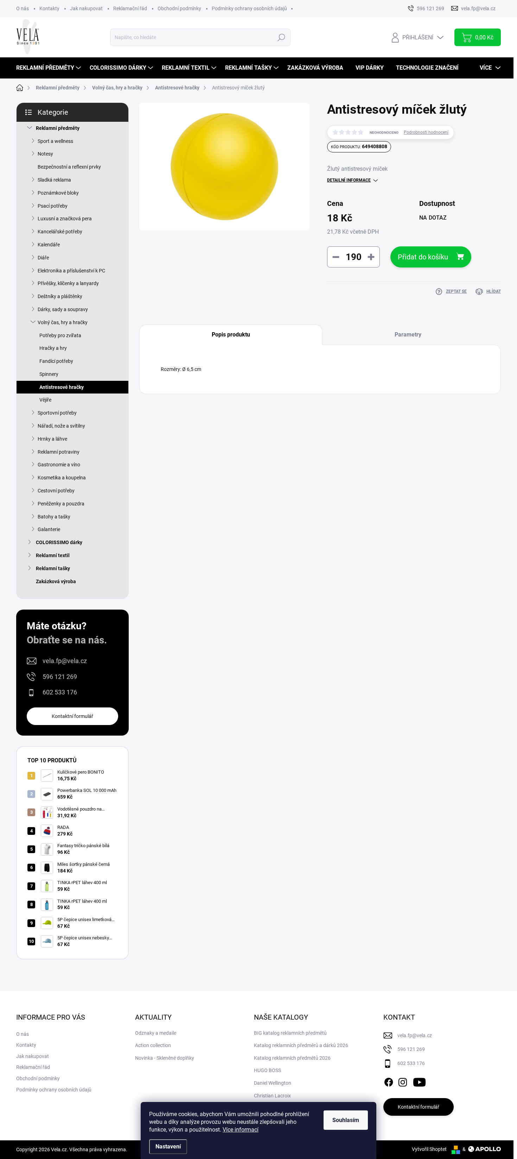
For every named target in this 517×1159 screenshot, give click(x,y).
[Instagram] (402, 1081)
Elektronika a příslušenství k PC (71, 270)
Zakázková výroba (56, 581)
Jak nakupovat (86, 8)
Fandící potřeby (56, 361)
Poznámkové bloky (58, 193)
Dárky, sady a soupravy (63, 309)
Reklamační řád (130, 8)
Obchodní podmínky (179, 8)
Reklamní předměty (57, 128)
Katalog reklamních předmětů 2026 (292, 1058)
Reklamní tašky (53, 568)
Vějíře (45, 400)
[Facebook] (388, 1081)
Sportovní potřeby (57, 413)
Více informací (240, 1129)
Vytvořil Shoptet (429, 1149)
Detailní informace (349, 180)
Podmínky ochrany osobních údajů (249, 8)
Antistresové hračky (61, 387)
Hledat (281, 37)
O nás (22, 8)
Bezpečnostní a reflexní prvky (69, 167)
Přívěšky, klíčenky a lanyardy (68, 283)
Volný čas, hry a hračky (63, 322)
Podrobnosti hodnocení (426, 132)
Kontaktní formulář (72, 716)
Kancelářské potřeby (60, 231)
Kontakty (49, 8)
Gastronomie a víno (59, 464)
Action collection (153, 1045)
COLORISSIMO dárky (59, 542)
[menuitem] (49, 67)
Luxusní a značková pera (65, 218)
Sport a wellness (55, 141)
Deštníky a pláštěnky (60, 296)
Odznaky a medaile (155, 1033)
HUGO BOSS (267, 1070)
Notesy (45, 154)
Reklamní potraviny (58, 452)
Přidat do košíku (423, 257)
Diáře (43, 257)
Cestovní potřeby (56, 490)
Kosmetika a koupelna (62, 477)
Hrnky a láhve (52, 439)
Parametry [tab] (408, 334)
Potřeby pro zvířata (60, 335)
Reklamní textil (53, 555)
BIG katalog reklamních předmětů (290, 1033)
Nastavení (168, 1146)
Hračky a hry (53, 348)
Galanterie (49, 529)
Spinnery (48, 374)
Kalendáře (49, 244)
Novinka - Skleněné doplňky (164, 1058)
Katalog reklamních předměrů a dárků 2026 (301, 1045)
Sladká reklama (54, 180)
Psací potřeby (53, 206)
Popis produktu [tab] (231, 334)
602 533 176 (60, 692)
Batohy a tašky (54, 516)
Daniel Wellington (272, 1083)
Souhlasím (345, 1120)
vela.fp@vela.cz (65, 660)
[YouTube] (419, 1081)
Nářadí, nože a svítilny (61, 426)
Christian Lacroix (272, 1095)
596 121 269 (60, 676)
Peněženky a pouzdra (61, 503)
